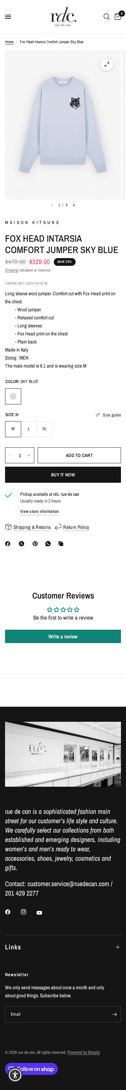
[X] (23, 544)
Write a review (63, 636)
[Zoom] (106, 64)
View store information (39, 511)
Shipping (11, 270)
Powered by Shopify (84, 1052)
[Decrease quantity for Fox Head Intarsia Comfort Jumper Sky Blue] (10, 455)
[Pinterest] (37, 544)
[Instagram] (28, 912)
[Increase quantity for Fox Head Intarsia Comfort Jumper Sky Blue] (29, 455)
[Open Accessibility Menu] (15, 1075)
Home (9, 42)
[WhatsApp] (49, 544)
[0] (116, 16)
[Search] (106, 16)
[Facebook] (9, 544)
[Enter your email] (114, 1014)
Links (13, 946)
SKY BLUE (13, 396)
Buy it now (63, 475)
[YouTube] (44, 912)
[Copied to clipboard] (62, 544)
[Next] (74, 205)
